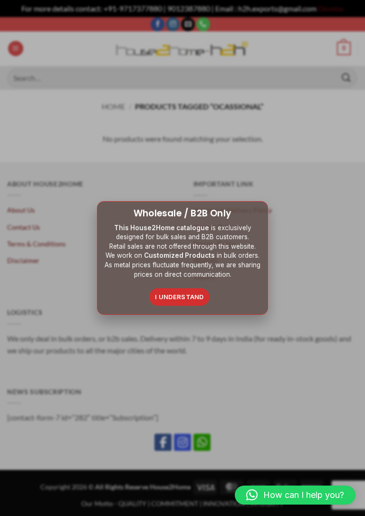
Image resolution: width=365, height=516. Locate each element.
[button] (295, 495)
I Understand (179, 297)
